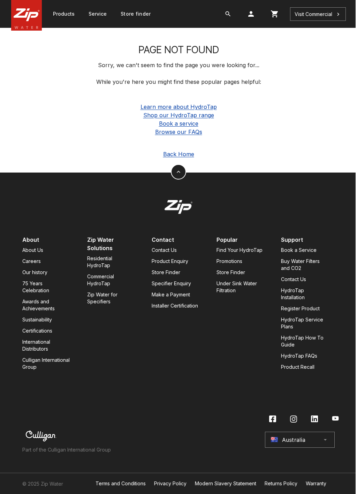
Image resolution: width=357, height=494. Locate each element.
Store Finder (166, 272)
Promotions (229, 261)
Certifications (37, 331)
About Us (32, 250)
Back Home (178, 154)
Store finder (136, 14)
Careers (31, 261)
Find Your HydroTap (240, 250)
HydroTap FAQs (299, 356)
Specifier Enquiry (171, 283)
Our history (34, 272)
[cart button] (275, 14)
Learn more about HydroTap (178, 106)
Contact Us (164, 250)
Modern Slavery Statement (225, 483)
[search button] (228, 14)
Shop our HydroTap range (178, 115)
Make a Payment (171, 294)
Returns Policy (281, 483)
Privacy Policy (170, 483)
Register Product (300, 308)
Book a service (178, 123)
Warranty (316, 483)
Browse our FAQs (178, 131)
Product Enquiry (170, 261)
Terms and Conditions (121, 483)
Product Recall (297, 367)
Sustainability (37, 319)
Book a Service (299, 250)
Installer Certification (175, 306)
